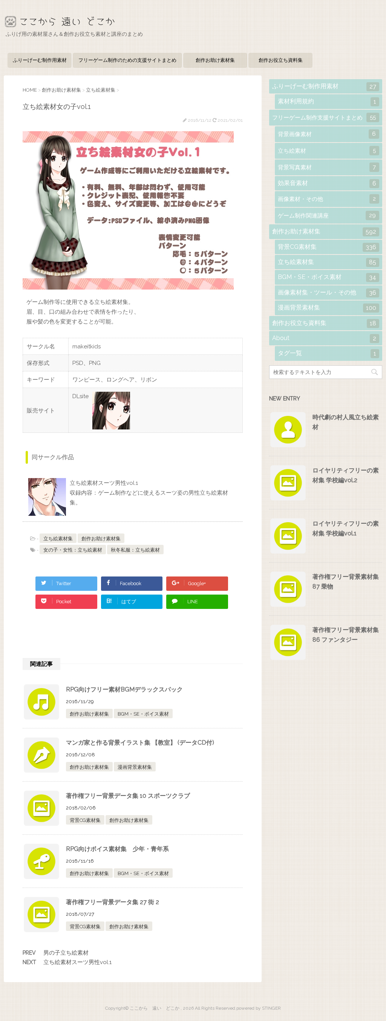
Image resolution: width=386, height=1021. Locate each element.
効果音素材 (327, 183)
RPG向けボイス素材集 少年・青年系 (117, 848)
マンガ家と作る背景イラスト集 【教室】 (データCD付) (140, 742)
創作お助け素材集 (215, 60)
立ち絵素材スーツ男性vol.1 (77, 962)
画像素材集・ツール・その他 (327, 292)
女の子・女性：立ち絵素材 (72, 550)
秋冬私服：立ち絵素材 (135, 550)
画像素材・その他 (327, 198)
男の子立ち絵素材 (66, 952)
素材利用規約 (327, 101)
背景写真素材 (327, 167)
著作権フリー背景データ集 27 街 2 (112, 902)
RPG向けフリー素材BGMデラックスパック (124, 689)
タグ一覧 (327, 353)
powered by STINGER (258, 1008)
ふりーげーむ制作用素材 (40, 60)
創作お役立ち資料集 (281, 60)
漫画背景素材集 (135, 767)
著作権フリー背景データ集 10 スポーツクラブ (128, 795)
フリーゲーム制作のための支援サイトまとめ (127, 60)
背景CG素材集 (85, 820)
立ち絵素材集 (58, 538)
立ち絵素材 (327, 150)
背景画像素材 (327, 134)
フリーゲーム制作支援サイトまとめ (324, 117)
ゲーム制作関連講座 (327, 215)
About (324, 338)
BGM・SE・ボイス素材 (143, 714)
